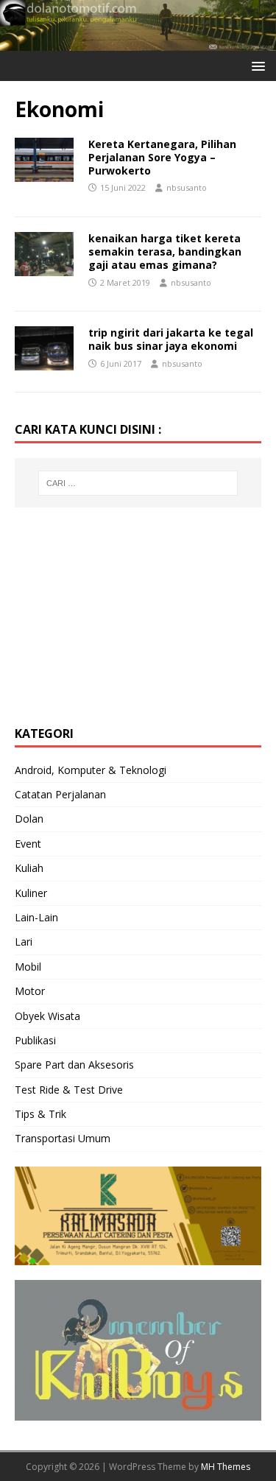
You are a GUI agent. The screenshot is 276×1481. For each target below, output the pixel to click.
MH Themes (225, 1466)
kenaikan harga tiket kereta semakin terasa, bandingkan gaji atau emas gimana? (164, 251)
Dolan (29, 819)
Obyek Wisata (47, 1016)
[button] (255, 65)
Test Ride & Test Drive (69, 1090)
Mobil (28, 967)
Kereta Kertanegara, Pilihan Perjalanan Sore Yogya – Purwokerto (162, 157)
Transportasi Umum (62, 1138)
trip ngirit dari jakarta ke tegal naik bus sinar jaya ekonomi (170, 339)
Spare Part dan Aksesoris (74, 1065)
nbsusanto (186, 187)
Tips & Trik (40, 1114)
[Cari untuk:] (138, 483)
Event (28, 844)
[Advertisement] (125, 614)
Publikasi (35, 1040)
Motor (30, 991)
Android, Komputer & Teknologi (90, 770)
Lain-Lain (36, 917)
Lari (23, 942)
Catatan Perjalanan (60, 794)
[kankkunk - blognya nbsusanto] (138, 42)
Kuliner (31, 893)
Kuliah (29, 868)
